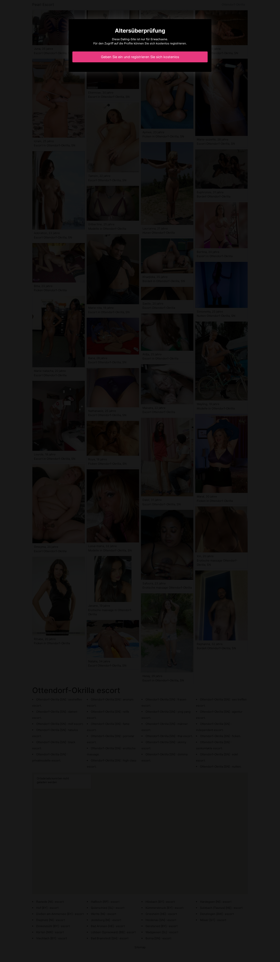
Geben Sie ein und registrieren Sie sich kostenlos (140, 57)
